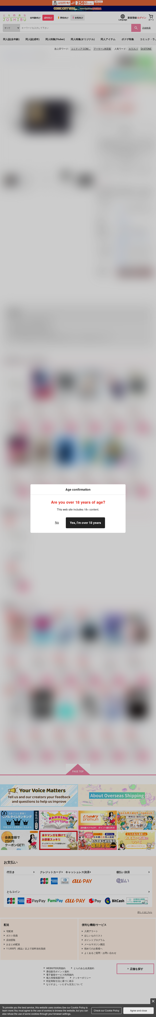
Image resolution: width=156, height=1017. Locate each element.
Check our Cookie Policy (106, 1010)
